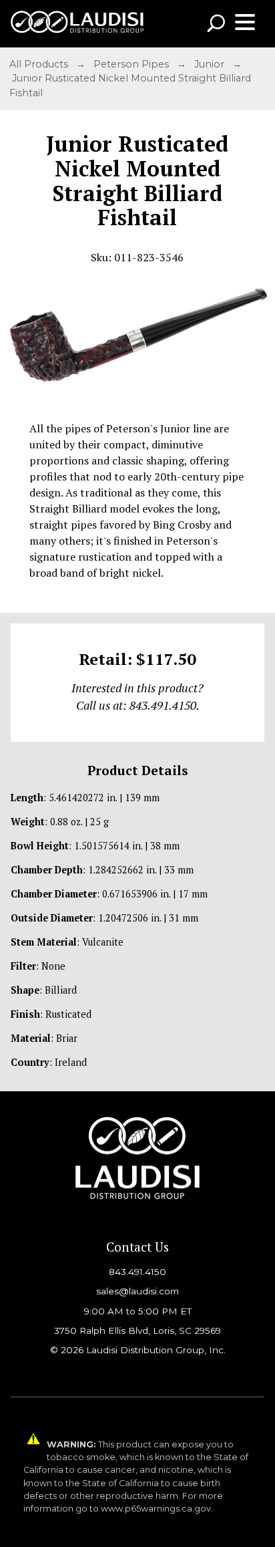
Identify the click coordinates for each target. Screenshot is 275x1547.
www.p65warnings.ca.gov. (157, 1509)
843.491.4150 (137, 1271)
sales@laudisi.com (137, 1291)
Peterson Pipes (132, 64)
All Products (40, 64)
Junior (210, 64)
